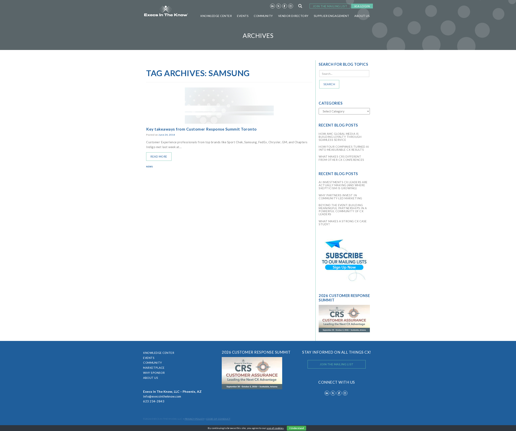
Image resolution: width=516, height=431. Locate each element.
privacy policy (194, 418)
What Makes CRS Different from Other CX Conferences (341, 158)
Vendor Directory (293, 16)
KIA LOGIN (362, 6)
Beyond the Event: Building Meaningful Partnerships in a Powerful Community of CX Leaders (343, 209)
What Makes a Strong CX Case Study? (343, 222)
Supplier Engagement (331, 16)
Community (263, 16)
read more (158, 156)
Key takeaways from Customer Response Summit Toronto (201, 129)
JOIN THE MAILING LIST (330, 6)
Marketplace (154, 367)
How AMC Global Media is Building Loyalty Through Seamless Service (340, 136)
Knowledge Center (216, 16)
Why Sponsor (154, 372)
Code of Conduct (218, 418)
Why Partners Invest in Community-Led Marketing (340, 196)
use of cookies (275, 428)
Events (243, 16)
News (149, 166)
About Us (362, 16)
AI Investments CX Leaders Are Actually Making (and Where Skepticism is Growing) (343, 185)
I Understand (296, 428)
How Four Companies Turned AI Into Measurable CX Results (344, 148)
